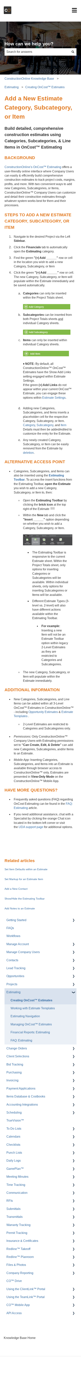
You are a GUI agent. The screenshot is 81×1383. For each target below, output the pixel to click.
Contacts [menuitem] (12, 960)
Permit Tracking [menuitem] (16, 1232)
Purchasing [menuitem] (14, 1072)
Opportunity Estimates (43, 712)
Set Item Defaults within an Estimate (26, 869)
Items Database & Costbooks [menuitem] (25, 1096)
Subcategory (45, 425)
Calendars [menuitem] (13, 1136)
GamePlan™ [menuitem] (15, 1168)
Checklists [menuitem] (13, 1144)
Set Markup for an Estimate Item (24, 879)
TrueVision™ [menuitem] (15, 1120)
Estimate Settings (54, 397)
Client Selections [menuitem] (17, 1056)
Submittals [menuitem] (13, 1208)
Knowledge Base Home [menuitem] (20, 1337)
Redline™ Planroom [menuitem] (20, 1256)
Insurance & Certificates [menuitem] (22, 1240)
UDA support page (31, 827)
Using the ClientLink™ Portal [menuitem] (25, 1289)
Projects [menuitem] (11, 984)
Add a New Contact (16, 888)
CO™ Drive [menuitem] (14, 1281)
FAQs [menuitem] (10, 928)
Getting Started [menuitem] (16, 920)
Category (29, 425)
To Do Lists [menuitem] (13, 1128)
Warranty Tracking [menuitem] (18, 1225)
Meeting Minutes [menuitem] (17, 1176)
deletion (28, 452)
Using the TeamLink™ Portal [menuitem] (25, 1297)
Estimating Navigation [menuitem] (25, 1016)
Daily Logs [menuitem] (13, 1160)
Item (63, 425)
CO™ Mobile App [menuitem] (18, 1305)
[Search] (72, 51)
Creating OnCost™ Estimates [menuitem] (31, 1000)
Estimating (12, 87)
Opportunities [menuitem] (15, 976)
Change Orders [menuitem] (16, 1048)
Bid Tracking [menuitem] (14, 1064)
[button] (73, 920)
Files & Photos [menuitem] (16, 1264)
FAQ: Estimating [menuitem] (21, 1040)
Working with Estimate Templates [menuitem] (33, 1008)
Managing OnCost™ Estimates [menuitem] (31, 1024)
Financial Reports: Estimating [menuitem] (30, 1032)
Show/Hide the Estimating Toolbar (25, 898)
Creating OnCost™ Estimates (45, 87)
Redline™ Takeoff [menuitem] (18, 1249)
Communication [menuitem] (17, 1192)
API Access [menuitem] (14, 1313)
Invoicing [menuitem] (12, 1080)
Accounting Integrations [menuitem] (22, 1104)
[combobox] (37, 51)
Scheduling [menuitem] (14, 1112)
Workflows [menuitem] (13, 936)
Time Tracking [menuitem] (15, 1184)
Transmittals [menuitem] (14, 1216)
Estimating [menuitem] (13, 992)
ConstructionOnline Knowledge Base (29, 78)
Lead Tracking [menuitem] (15, 968)
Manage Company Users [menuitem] (23, 952)
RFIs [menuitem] (9, 1200)
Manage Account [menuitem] (17, 944)
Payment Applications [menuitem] (20, 1088)
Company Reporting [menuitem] (19, 1273)
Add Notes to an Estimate (20, 908)
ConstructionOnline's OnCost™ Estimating (33, 167)
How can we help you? (29, 43)
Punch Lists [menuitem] (14, 1152)
